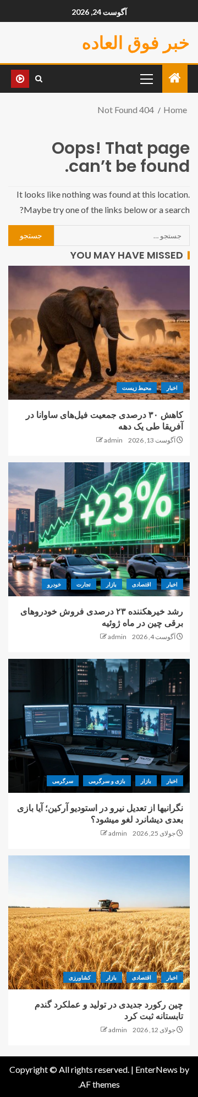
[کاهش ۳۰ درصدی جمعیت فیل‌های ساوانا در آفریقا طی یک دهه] (99, 333)
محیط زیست (136, 387)
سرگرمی (62, 780)
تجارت (83, 584)
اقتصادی (141, 584)
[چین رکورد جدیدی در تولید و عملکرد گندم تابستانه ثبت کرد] (99, 922)
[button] (146, 78)
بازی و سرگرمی (107, 780)
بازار (111, 584)
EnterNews (156, 1069)
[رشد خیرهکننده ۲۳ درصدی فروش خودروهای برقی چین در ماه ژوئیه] (99, 529)
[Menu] (146, 78)
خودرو (54, 584)
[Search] (39, 78)
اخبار (172, 387)
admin (113, 440)
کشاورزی (80, 977)
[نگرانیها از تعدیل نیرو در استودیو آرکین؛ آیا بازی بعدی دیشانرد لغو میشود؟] (99, 726)
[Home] (175, 78)
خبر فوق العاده (136, 42)
